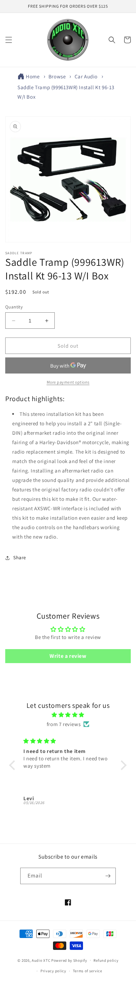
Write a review (68, 656)
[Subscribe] (107, 876)
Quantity (14, 307)
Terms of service (87, 970)
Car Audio (86, 76)
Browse (57, 76)
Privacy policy (53, 970)
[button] (8, 40)
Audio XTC (41, 960)
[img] (68, 714)
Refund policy (105, 960)
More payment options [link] (68, 382)
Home (32, 76)
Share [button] (19, 557)
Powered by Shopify (69, 960)
